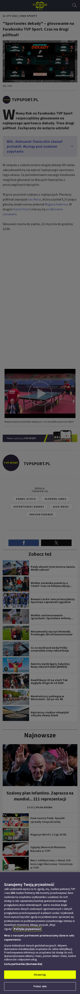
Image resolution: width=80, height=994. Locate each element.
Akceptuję (40, 974)
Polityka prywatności (27, 929)
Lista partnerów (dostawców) (23, 964)
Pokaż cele (40, 986)
